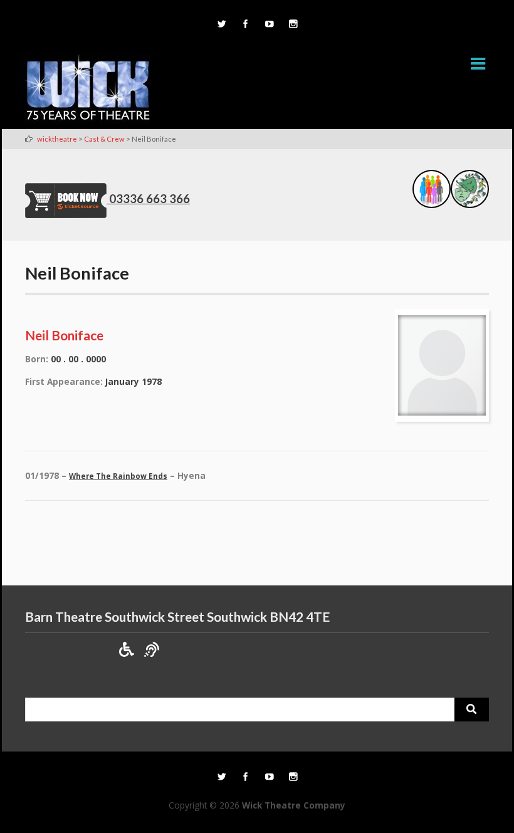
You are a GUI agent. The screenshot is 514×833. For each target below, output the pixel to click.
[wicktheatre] (88, 89)
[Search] (471, 709)
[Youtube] (269, 25)
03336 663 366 (149, 199)
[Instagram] (293, 25)
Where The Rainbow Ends (118, 476)
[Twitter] (221, 25)
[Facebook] (245, 25)
